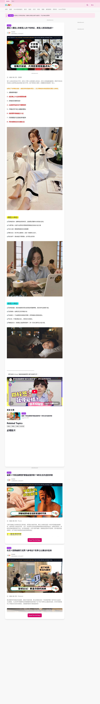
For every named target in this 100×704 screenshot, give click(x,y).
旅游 (30, 9)
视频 (43, 9)
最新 (10, 9)
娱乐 (25, 9)
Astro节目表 (62, 9)
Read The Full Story (34, 540)
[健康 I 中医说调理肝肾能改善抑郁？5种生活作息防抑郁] (13, 416)
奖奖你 (55, 9)
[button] (6, 14)
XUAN (7, 1)
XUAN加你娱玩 (18, 9)
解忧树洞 (48, 9)
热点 (13, 1)
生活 (34, 9)
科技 (38, 9)
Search (87, 4)
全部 (6, 9)
